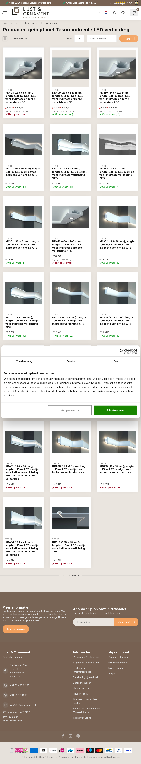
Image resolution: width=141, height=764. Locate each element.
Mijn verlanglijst (116, 668)
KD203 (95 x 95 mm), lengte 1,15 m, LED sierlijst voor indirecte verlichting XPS (22, 171)
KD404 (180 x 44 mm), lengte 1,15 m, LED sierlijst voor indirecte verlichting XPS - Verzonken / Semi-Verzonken (22, 548)
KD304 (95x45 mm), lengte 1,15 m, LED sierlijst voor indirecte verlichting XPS (116, 320)
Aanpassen (68, 410)
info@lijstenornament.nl (23, 705)
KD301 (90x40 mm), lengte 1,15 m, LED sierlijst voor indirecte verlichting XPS (22, 244)
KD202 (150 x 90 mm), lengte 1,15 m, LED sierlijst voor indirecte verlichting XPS (69, 173)
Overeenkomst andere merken (85, 701)
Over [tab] (117, 361)
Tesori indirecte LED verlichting (41, 23)
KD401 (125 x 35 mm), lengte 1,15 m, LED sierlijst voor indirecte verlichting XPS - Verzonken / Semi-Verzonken (22, 472)
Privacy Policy (80, 693)
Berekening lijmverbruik (86, 677)
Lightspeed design (93, 757)
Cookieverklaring (82, 717)
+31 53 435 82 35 (19, 685)
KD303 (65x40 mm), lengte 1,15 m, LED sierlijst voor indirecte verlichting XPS (69, 320)
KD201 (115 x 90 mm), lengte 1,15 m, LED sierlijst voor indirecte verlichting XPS (22, 322)
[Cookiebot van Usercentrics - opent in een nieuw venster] (122, 351)
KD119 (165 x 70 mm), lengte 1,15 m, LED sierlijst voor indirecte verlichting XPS (69, 547)
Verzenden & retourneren (87, 657)
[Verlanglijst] (123, 12)
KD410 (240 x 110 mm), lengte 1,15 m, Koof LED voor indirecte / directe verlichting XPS (115, 97)
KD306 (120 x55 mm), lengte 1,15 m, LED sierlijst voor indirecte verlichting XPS (70, 469)
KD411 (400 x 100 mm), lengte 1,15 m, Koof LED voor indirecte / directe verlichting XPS (67, 246)
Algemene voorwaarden (86, 662)
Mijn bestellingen (117, 662)
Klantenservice (16, 629)
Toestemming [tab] (24, 361)
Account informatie (118, 657)
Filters (126, 38)
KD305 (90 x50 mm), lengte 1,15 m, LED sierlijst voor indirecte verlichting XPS (116, 469)
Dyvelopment (113, 757)
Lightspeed (76, 757)
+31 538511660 (18, 695)
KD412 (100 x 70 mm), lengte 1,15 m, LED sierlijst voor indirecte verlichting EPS (116, 173)
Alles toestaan (115, 410)
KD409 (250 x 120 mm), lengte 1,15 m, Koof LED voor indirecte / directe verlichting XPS (67, 97)
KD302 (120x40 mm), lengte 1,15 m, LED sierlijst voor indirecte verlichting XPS (117, 244)
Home (6, 23)
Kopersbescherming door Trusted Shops (86, 710)
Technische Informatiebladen (82, 670)
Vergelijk (113, 673)
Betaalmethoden (82, 682)
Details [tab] (70, 361)
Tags (16, 23)
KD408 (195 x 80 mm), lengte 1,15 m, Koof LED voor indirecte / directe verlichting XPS (20, 97)
